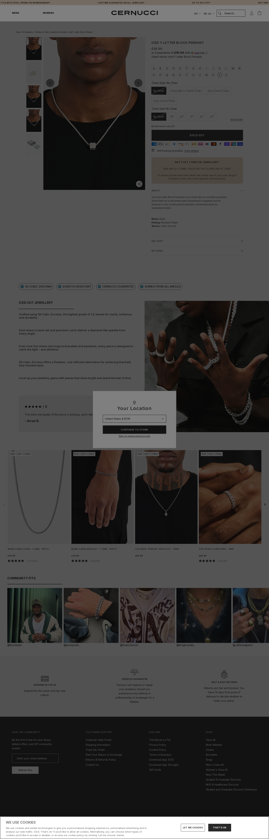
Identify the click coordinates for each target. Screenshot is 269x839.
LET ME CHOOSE (193, 827)
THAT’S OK (219, 827)
